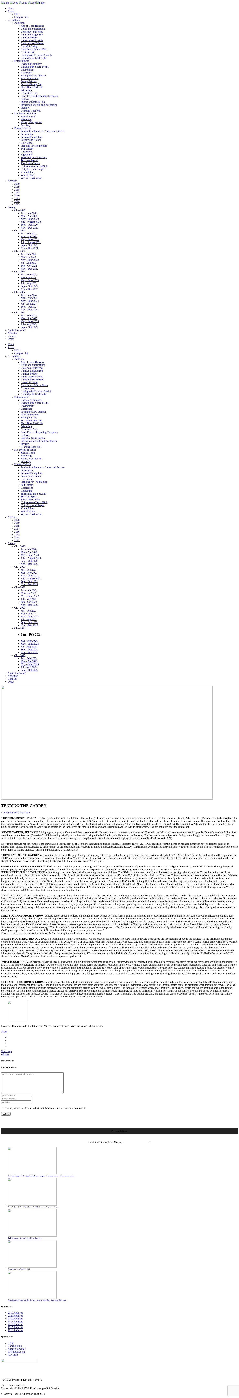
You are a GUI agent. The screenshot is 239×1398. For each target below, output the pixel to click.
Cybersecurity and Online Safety (25, 1238)
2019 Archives (15, 1312)
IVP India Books (16, 1351)
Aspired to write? (17, 1348)
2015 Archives (15, 1327)
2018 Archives (15, 1318)
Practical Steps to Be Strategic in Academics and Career (37, 1300)
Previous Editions (98, 1142)
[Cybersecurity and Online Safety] (32, 1236)
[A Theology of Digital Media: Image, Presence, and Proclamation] (32, 1174)
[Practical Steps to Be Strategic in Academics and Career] (32, 1298)
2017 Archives (15, 1321)
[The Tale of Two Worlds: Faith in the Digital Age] (32, 1205)
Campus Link (15, 1346)
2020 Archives (15, 1315)
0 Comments (24, 812)
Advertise (13, 1354)
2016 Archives (15, 1324)
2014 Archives (15, 1330)
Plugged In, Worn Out (19, 1269)
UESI (11, 1343)
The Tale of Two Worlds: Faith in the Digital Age (33, 1207)
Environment (10, 812)
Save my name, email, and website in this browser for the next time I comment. (45, 1108)
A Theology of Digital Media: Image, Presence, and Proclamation (41, 1176)
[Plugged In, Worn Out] (32, 1267)
